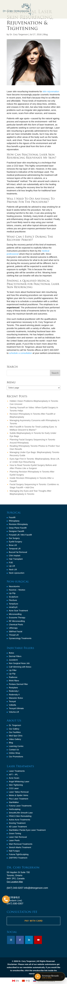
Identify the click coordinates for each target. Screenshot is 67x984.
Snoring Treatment (17, 823)
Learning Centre (16, 746)
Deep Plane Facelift (17, 528)
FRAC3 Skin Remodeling (20, 816)
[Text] (6, 899)
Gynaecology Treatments (20, 638)
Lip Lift (12, 566)
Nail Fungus (14, 851)
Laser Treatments (17, 771)
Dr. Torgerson (15, 725)
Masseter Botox (16, 698)
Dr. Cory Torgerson (19, 34)
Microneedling (15, 614)
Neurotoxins (14, 586)
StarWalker (14, 802)
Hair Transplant (16, 559)
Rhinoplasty (14, 521)
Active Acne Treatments (19, 819)
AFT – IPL (13, 774)
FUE (11, 562)
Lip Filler (13, 670)
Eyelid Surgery (15, 541)
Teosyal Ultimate (16, 708)
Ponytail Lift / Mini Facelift (20, 535)
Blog (45, 34)
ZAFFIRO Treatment (18, 858)
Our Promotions (16, 756)
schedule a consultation (20, 353)
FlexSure (13, 600)
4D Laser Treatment (18, 826)
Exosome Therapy (17, 617)
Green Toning (15, 833)
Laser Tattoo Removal (19, 792)
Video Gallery (15, 739)
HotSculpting (14, 809)
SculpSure (13, 597)
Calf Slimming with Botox (20, 667)
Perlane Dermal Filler (18, 684)
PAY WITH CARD (34, 921)
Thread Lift (14, 635)
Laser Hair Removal (18, 837)
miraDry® (13, 607)
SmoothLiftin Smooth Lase (21, 813)
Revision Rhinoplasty (18, 524)
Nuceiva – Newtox (17, 590)
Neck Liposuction (16, 573)
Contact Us (14, 749)
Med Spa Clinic (15, 735)
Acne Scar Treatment (18, 610)
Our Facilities (15, 732)
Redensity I (14, 691)
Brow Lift (13, 545)
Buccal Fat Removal (18, 552)
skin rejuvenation (51, 91)
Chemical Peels (16, 624)
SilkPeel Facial (15, 631)
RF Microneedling (17, 621)
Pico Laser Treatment (18, 799)
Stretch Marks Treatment (20, 847)
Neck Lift (13, 569)
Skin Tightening (16, 785)
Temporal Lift (14, 548)
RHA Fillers (14, 680)
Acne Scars (14, 778)
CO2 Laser (14, 788)
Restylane (13, 687)
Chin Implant (14, 555)
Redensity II (14, 694)
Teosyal (12, 701)
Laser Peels (14, 840)
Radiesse (13, 677)
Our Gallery (14, 729)
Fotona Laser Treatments (20, 806)
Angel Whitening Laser (19, 781)
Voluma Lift (14, 712)
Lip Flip (12, 593)
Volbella (12, 705)
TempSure (13, 604)
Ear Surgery (14, 538)
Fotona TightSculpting (19, 854)
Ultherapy (13, 628)
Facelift (12, 517)
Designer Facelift (16, 531)
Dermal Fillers (15, 656)
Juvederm (13, 660)
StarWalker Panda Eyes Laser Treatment (27, 830)
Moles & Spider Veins (18, 795)
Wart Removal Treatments (20, 844)
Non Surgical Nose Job (19, 663)
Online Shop (14, 753)
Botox (11, 653)
